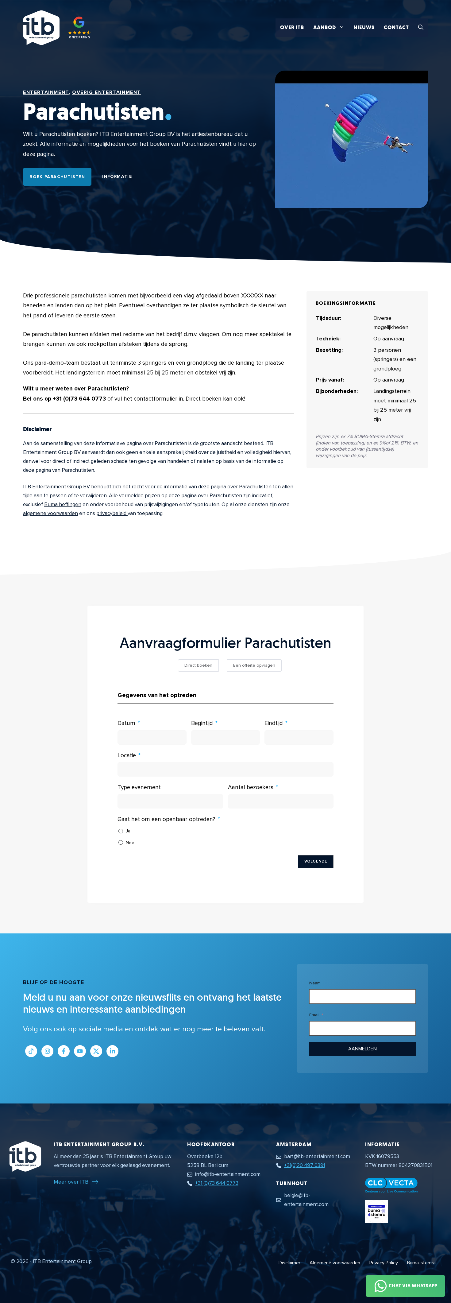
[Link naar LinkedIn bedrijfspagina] (112, 1051)
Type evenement (139, 787)
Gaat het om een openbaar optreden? (166, 819)
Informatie (117, 176)
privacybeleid (112, 513)
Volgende (315, 861)
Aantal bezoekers (250, 787)
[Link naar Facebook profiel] (64, 1051)
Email (314, 1015)
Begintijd (202, 723)
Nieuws (364, 27)
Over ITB (292, 27)
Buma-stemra (421, 1263)
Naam (315, 983)
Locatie (127, 755)
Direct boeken (204, 398)
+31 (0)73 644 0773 (79, 398)
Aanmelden (362, 1049)
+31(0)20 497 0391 (304, 1165)
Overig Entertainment (106, 92)
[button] (421, 27)
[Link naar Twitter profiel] (96, 1051)
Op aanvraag (388, 379)
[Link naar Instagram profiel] (47, 1051)
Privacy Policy (383, 1263)
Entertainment (46, 92)
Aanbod (324, 27)
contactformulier (155, 398)
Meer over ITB (71, 1181)
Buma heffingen (62, 504)
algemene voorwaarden (50, 513)
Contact (396, 27)
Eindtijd (273, 723)
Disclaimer (289, 1263)
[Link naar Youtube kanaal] (80, 1051)
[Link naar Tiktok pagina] (31, 1051)
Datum (126, 723)
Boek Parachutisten (57, 176)
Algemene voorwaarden (335, 1263)
